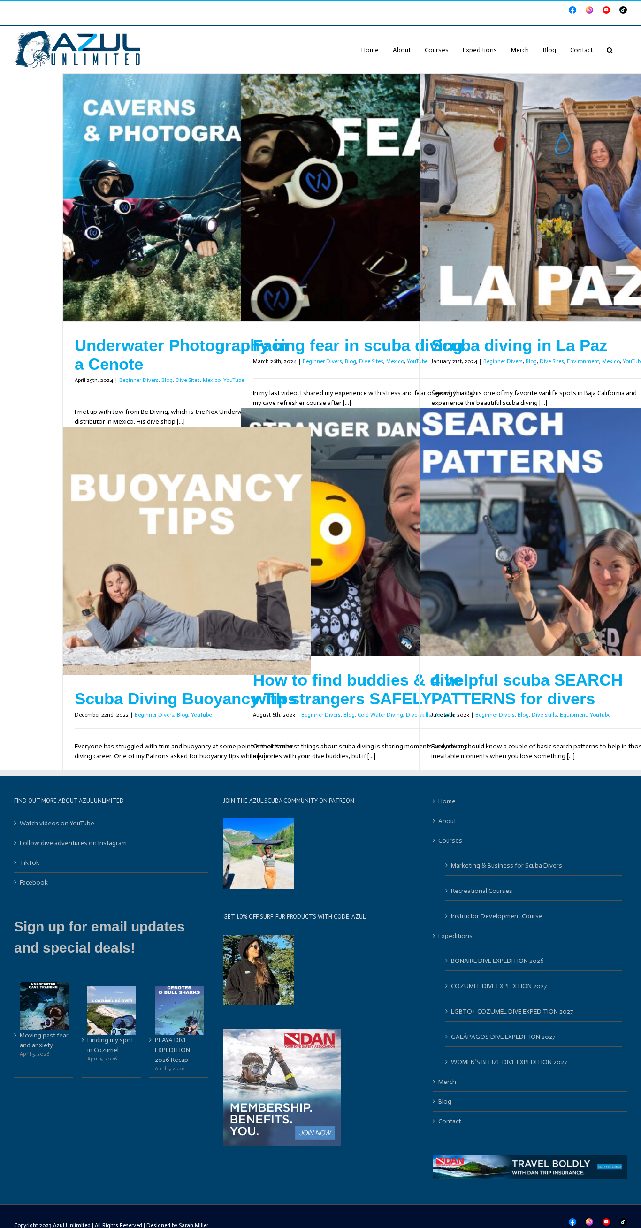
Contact (449, 1121)
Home (447, 801)
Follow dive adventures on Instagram (73, 843)
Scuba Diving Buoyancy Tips (186, 698)
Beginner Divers (139, 380)
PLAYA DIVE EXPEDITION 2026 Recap (172, 1050)
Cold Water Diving (380, 714)
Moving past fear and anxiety (44, 1040)
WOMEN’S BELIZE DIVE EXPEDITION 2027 (509, 1062)
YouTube (600, 714)
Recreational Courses (481, 891)
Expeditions (455, 936)
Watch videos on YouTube (57, 823)
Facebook (34, 882)
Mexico (212, 380)
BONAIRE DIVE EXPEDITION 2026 (497, 961)
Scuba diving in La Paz (519, 345)
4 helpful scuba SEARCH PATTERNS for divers (527, 689)
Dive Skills (544, 714)
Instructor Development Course (496, 916)
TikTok (29, 863)
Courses (450, 841)
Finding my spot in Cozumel (110, 1045)
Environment (583, 361)
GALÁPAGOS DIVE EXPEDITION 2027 (503, 1037)
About (447, 821)
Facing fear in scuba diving (358, 345)
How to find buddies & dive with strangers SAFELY (357, 689)
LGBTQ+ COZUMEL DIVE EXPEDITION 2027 (512, 1011)
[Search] (610, 49)
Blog (167, 380)
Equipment (573, 714)
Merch (447, 1082)
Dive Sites (188, 380)
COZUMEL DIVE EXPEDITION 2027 (499, 986)
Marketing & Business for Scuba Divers (506, 866)
